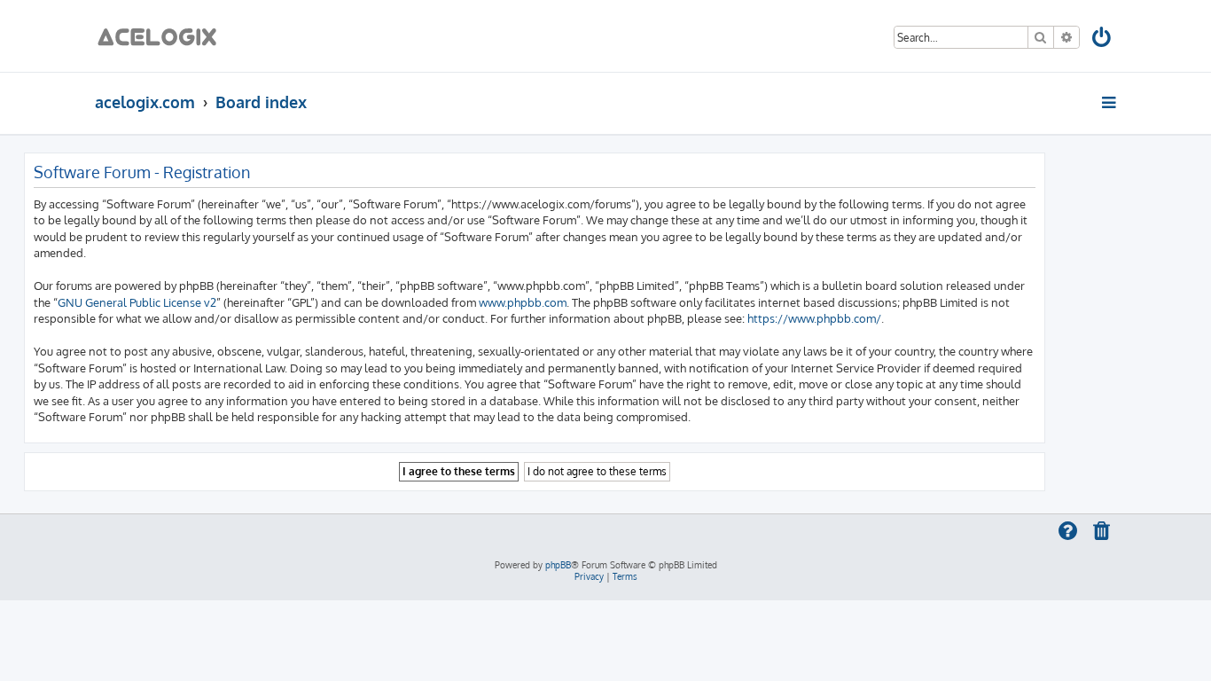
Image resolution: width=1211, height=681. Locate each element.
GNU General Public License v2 (137, 301)
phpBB (558, 565)
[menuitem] (1102, 40)
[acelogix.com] (162, 36)
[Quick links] (1110, 102)
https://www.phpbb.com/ (814, 317)
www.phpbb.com (522, 301)
